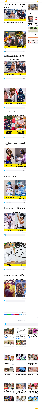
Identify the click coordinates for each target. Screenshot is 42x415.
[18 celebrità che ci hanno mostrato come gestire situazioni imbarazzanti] (33, 370)
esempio (8, 306)
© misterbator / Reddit (5, 48)
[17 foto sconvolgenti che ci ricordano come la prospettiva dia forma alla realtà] (33, 7)
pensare (20, 304)
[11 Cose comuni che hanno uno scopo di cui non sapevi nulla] (21, 343)
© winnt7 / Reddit (8, 48)
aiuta (4, 143)
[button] (7, 312)
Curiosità (29, 14)
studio (16, 175)
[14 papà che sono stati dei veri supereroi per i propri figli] (9, 331)
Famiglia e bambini (5, 337)
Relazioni (17, 394)
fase (4, 55)
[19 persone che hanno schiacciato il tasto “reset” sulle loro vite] (33, 331)
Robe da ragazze (5, 364)
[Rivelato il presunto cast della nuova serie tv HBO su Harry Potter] (9, 386)
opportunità (12, 209)
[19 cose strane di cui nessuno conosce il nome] (33, 19)
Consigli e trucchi (17, 363)
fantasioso (12, 111)
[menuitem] (17, 1)
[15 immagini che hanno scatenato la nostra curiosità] (33, 398)
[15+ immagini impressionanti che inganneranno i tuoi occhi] (9, 343)
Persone (29, 337)
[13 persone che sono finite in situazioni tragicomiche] (33, 40)
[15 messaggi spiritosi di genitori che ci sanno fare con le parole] (33, 29)
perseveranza (24, 238)
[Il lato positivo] (9, 1)
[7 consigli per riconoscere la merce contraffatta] (21, 357)
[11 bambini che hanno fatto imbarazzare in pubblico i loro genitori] (21, 331)
